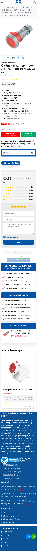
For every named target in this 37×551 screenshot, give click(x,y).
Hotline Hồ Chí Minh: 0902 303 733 (18, 315)
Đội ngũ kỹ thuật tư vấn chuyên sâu (19, 274)
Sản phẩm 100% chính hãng (16, 281)
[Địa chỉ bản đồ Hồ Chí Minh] (26, 504)
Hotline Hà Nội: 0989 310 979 (15, 301)
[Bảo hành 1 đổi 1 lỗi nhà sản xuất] (3, 284)
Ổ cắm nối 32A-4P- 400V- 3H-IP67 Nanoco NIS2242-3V (22, 332)
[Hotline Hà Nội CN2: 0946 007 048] (3, 311)
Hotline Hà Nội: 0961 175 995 (15, 304)
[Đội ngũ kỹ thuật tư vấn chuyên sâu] (3, 273)
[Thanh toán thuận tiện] (3, 277)
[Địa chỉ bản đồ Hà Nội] (21, 489)
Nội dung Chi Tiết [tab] (11, 163)
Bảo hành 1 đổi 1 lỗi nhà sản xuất (18, 284)
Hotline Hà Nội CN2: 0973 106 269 (17, 308)
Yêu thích (29, 406)
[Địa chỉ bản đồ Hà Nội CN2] (28, 496)
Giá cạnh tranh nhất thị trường (17, 288)
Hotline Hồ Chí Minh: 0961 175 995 (17, 319)
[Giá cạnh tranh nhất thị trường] (3, 288)
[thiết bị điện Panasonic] (18, 2)
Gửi (18, 242)
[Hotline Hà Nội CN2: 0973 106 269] (3, 308)
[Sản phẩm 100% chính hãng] (3, 281)
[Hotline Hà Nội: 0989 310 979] (3, 300)
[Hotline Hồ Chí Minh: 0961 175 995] (3, 319)
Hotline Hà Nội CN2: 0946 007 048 (17, 311)
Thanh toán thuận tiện (14, 277)
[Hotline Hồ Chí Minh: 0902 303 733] (3, 315)
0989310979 (12, 63)
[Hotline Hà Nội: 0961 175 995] (3, 304)
